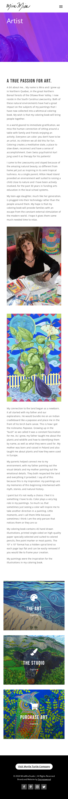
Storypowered (44, 779)
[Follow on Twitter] (44, 786)
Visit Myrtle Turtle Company (34, 766)
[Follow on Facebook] (24, 786)
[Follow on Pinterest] (30, 786)
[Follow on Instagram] (37, 786)
